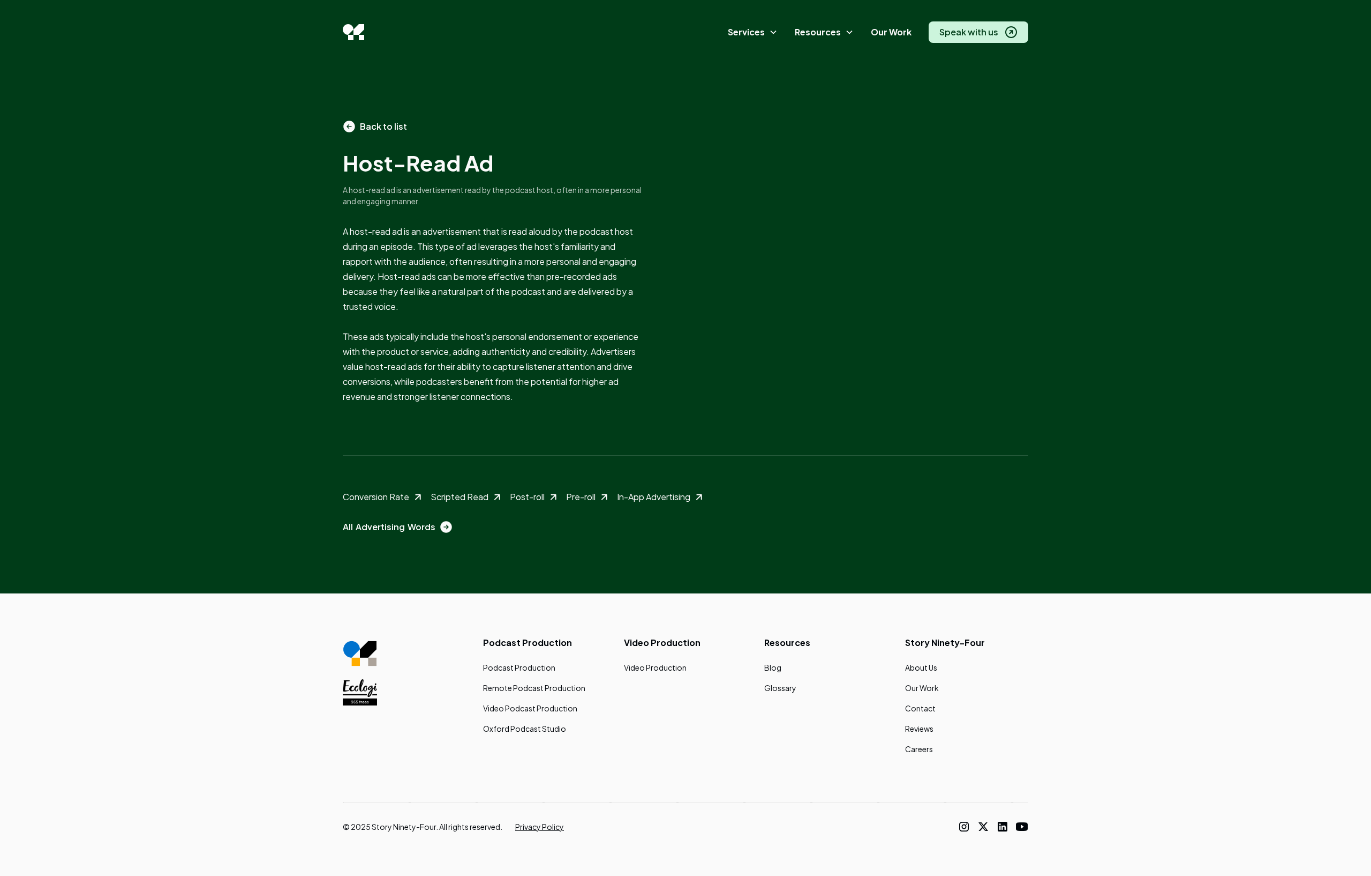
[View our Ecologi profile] (360, 692)
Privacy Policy (539, 827)
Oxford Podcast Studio (524, 728)
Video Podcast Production (530, 708)
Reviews (919, 728)
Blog (772, 667)
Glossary (780, 688)
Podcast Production (519, 667)
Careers (919, 749)
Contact (920, 708)
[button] (752, 32)
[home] (353, 32)
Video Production (655, 667)
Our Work (891, 32)
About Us (921, 667)
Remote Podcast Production (534, 688)
